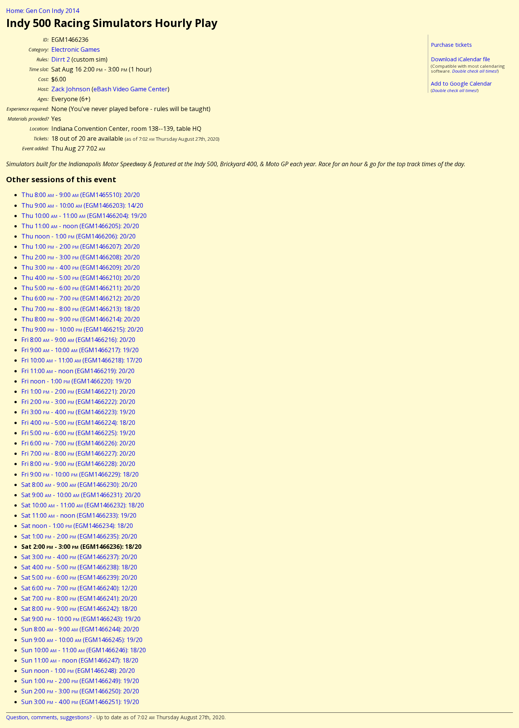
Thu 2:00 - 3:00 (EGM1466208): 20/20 (80, 257)
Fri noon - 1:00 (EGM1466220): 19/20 (76, 381)
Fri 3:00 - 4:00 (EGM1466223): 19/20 (78, 412)
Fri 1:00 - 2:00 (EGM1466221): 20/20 (78, 391)
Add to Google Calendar (461, 83)
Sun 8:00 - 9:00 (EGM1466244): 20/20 (80, 629)
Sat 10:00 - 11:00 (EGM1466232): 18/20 (82, 505)
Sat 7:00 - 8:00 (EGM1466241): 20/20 (79, 598)
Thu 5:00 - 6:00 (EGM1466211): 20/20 (80, 288)
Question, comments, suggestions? (49, 717)
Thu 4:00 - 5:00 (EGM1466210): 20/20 (80, 277)
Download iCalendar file (460, 59)
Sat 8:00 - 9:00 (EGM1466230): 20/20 (79, 484)
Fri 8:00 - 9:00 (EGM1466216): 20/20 (78, 339)
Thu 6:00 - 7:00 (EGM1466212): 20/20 (80, 298)
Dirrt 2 (60, 59)
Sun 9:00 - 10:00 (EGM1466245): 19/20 (81, 640)
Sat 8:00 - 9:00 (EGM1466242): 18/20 (79, 608)
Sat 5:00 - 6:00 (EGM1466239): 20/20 (79, 577)
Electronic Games (75, 49)
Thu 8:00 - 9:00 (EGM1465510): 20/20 (80, 195)
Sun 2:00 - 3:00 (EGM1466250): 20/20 (80, 691)
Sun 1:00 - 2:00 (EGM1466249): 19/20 (80, 681)
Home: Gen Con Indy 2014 (42, 10)
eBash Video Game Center (130, 89)
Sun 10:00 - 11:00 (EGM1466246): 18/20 (83, 650)
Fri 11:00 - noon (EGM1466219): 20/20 (77, 371)
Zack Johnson (70, 89)
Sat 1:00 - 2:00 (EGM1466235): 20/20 (79, 536)
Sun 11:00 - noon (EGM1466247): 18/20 (79, 660)
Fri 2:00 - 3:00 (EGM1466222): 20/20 (78, 401)
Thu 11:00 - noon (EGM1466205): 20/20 (80, 226)
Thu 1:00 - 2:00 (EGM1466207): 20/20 (80, 246)
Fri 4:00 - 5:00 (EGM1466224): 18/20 (78, 422)
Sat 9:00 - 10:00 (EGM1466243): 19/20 (81, 619)
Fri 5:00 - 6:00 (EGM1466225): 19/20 (78, 433)
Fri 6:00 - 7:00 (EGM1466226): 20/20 (78, 443)
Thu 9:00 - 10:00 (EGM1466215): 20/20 (82, 329)
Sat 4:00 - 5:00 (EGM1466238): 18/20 (79, 567)
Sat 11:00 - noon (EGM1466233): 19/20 (78, 515)
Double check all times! (474, 71)
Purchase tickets (451, 44)
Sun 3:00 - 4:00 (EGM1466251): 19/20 (80, 702)
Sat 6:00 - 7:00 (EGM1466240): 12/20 (79, 588)
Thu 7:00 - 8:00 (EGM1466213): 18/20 (80, 309)
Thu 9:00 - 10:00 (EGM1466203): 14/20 (82, 205)
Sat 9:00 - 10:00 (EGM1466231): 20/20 (81, 495)
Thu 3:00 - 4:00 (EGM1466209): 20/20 (80, 267)
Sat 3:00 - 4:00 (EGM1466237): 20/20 (79, 557)
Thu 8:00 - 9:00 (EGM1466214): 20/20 (80, 319)
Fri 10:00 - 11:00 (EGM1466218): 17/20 (81, 360)
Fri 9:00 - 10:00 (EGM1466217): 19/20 (80, 350)
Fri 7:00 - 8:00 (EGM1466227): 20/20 (78, 453)
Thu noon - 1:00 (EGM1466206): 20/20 (78, 236)
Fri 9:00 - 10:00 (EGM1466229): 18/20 (80, 474)
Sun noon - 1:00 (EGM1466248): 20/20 (78, 670)
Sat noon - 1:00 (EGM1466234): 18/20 (77, 525)
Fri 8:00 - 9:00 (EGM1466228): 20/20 (78, 463)
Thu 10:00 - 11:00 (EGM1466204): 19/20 (84, 215)
